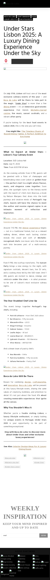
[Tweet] (19, 61)
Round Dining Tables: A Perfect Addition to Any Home (25, 135)
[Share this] (14, 61)
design (28, 382)
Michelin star (39, 458)
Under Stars (40, 462)
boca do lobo (10, 458)
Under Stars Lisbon (13, 467)
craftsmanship (39, 382)
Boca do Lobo (10, 100)
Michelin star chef (12, 462)
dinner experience (31, 228)
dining (7, 106)
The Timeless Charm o (32, 131)
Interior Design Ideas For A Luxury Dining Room (29, 448)
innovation (13, 385)
